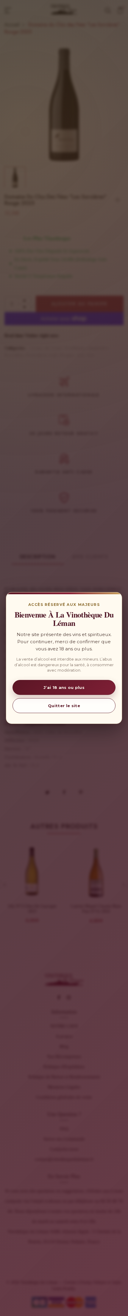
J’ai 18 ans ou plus (64, 687)
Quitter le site (64, 705)
